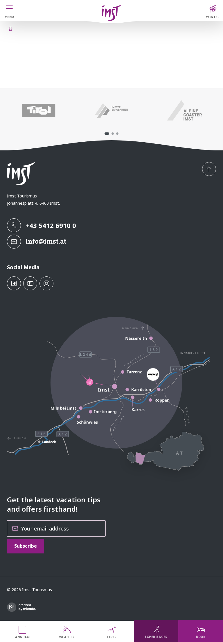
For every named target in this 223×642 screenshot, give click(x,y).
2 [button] (113, 133)
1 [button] (107, 133)
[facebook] (14, 283)
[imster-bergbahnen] (111, 110)
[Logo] (111, 13)
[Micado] (21, 607)
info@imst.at (46, 241)
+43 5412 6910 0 (51, 225)
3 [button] (117, 133)
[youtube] (30, 283)
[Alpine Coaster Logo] (184, 110)
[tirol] (39, 110)
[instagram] (46, 283)
